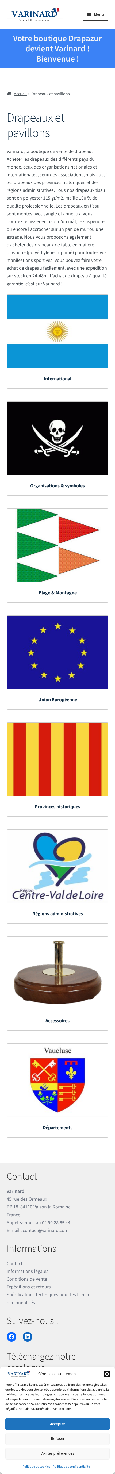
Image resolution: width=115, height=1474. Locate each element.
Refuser (57, 1438)
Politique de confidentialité (71, 1466)
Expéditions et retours (29, 1287)
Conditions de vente (27, 1279)
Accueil (20, 94)
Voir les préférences (57, 1453)
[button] (107, 1374)
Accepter (57, 1423)
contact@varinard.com (45, 1230)
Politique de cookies (36, 1466)
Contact (14, 1263)
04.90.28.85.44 (56, 1222)
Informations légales (27, 1271)
